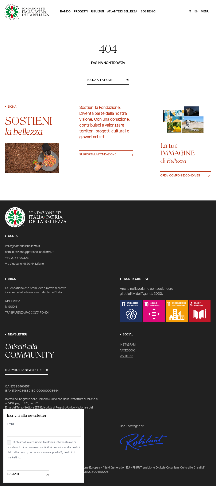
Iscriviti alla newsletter (24, 370)
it (190, 11)
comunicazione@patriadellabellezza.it (29, 252)
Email (10, 424)
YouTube (126, 356)
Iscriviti (13, 474)
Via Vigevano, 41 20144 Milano (24, 264)
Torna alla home (100, 80)
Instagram (128, 344)
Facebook (127, 350)
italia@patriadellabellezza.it (22, 246)
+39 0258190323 (17, 258)
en (196, 11)
